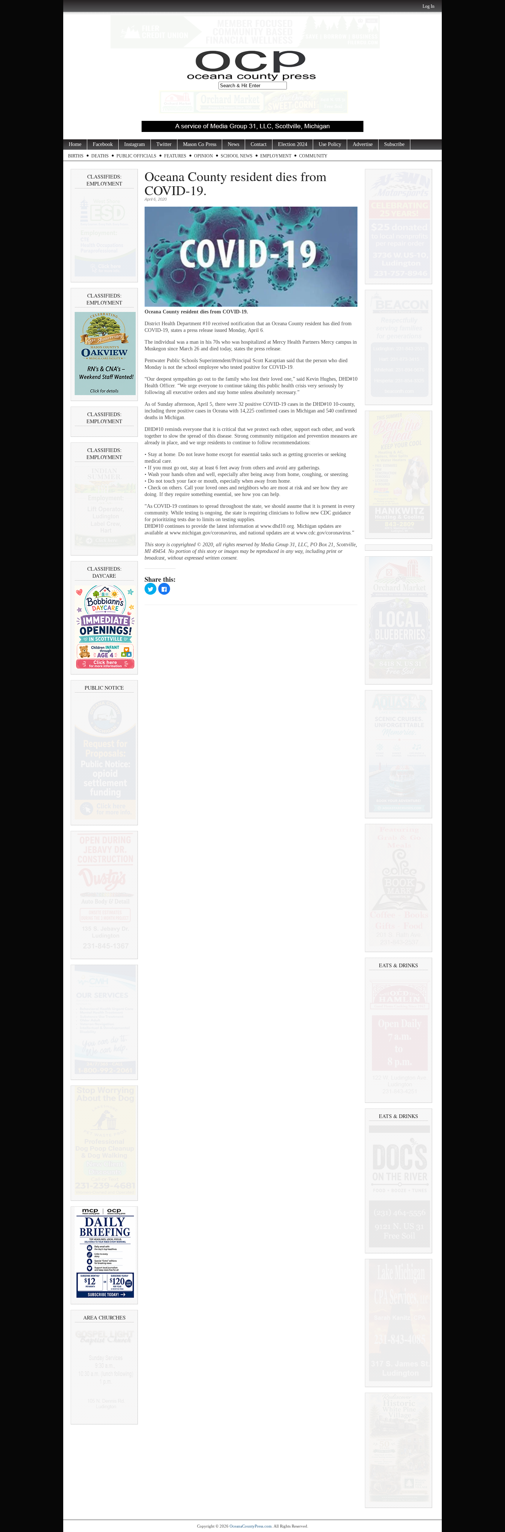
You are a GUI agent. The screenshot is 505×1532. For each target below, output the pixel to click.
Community (313, 156)
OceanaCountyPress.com (251, 1526)
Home (75, 144)
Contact (259, 144)
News (233, 144)
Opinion (203, 156)
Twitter (164, 144)
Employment (275, 156)
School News (237, 156)
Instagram (134, 144)
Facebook (103, 144)
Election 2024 (292, 144)
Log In (428, 6)
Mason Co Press (199, 144)
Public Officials (136, 156)
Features (175, 156)
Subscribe (394, 144)
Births (76, 156)
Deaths (100, 156)
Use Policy (330, 144)
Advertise (363, 144)
